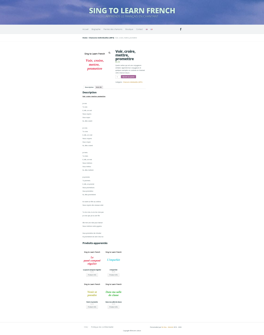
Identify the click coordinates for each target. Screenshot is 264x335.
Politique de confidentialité (102, 327)
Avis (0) (98, 87)
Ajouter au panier (128, 77)
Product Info (92, 275)
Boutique (129, 29)
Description (89, 87)
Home (84, 38)
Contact (139, 29)
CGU (86, 327)
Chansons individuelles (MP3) (101, 38)
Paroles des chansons (113, 29)
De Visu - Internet (167, 327)
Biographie (96, 29)
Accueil (85, 29)
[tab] (89, 87)
